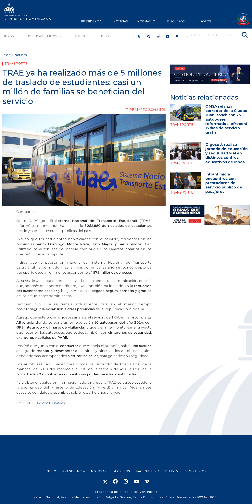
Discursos (176, 21)
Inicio (9, 36)
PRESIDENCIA (91, 21)
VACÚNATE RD (147, 471)
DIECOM (107, 36)
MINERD (25, 403)
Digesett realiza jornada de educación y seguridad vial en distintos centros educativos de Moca (226, 153)
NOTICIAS (120, 21)
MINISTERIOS (196, 471)
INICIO (50, 471)
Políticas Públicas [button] (43, 36)
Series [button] (80, 36)
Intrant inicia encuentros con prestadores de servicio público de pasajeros (223, 183)
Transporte (16, 64)
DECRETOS (121, 471)
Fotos (205, 21)
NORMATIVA (146, 21)
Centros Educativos (51, 403)
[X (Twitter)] (139, 36)
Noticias (21, 55)
